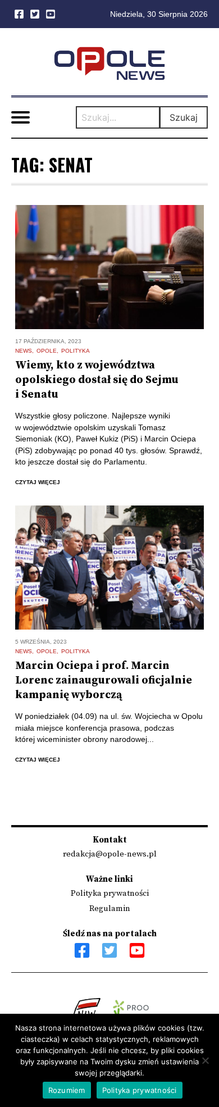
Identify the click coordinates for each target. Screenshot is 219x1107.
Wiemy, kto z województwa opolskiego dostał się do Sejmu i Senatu (97, 380)
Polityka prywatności (110, 893)
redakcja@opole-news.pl (110, 854)
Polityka (75, 351)
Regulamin (109, 908)
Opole (46, 351)
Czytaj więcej (37, 482)
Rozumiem (66, 1090)
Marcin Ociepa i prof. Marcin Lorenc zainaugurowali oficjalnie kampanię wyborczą (103, 680)
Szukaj (184, 117)
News (23, 351)
